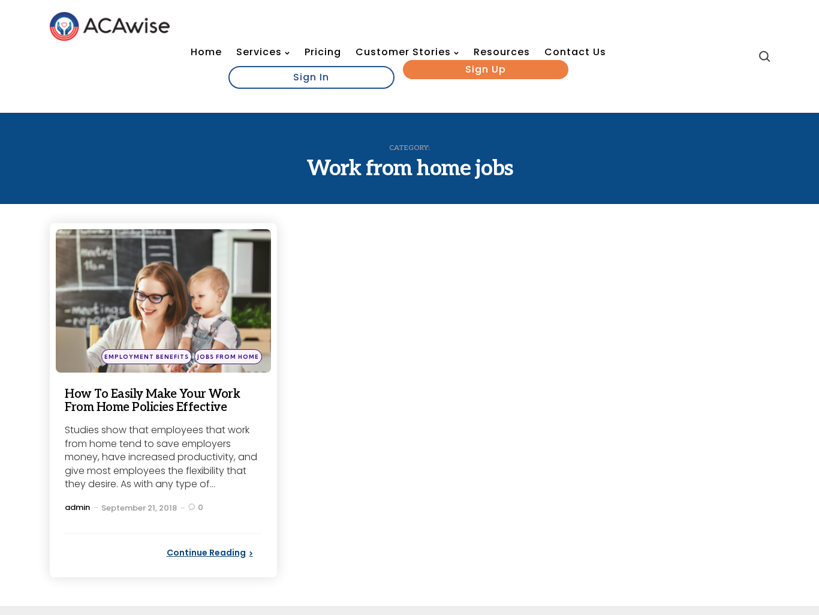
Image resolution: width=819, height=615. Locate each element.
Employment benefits (146, 356)
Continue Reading (206, 553)
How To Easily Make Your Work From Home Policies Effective (152, 401)
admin (77, 507)
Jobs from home (228, 356)
